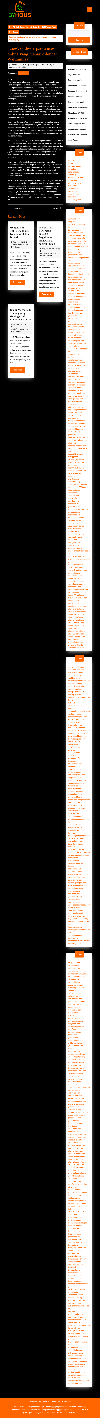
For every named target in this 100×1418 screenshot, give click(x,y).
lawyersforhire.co (75, 354)
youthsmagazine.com (76, 365)
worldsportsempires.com (78, 484)
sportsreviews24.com (76, 426)
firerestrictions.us (75, 805)
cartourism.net (74, 899)
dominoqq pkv (25, 1407)
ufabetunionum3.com (76, 1154)
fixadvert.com (73, 700)
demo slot (72, 197)
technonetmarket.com (77, 1206)
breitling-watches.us (76, 695)
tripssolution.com (75, 1095)
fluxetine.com (73, 861)
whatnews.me (73, 1228)
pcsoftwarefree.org (75, 1029)
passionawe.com (75, 548)
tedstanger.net (73, 1209)
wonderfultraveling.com (77, 791)
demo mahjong (74, 180)
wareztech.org (74, 291)
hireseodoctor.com (75, 1123)
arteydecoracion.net (76, 830)
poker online (50, 1412)
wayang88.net (73, 1170)
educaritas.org (74, 1007)
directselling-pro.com (76, 1364)
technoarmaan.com (76, 1333)
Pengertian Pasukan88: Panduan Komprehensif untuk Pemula (77, 134)
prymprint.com (74, 512)
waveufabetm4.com (76, 1167)
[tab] (89, 9)
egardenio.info (73, 501)
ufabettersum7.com (76, 614)
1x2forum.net (73, 966)
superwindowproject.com (78, 885)
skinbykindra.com (75, 1350)
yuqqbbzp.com (74, 1107)
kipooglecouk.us (74, 874)
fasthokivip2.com (75, 338)
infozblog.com (73, 813)
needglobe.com (74, 542)
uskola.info (72, 1215)
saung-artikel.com (75, 335)
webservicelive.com (76, 1383)
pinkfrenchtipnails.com (77, 393)
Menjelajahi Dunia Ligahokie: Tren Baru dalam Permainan (20, 232)
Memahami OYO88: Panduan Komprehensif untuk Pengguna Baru (77, 118)
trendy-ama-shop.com (77, 1248)
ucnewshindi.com (75, 271)
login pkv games (74, 166)
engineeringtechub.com (77, 410)
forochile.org (73, 786)
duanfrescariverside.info (77, 1184)
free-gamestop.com (76, 282)
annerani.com (73, 750)
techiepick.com (74, 1270)
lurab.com (72, 1369)
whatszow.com (74, 1060)
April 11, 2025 (19, 242)
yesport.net (72, 316)
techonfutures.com (75, 1278)
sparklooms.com (75, 587)
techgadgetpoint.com (76, 421)
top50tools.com (74, 741)
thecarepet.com (74, 230)
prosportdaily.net (74, 1239)
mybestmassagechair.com (78, 855)
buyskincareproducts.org (78, 919)
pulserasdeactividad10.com (79, 905)
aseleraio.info (73, 495)
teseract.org (73, 1245)
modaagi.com (73, 766)
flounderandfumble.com (77, 1192)
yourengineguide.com (76, 1300)
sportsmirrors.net (75, 401)
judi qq (70, 164)
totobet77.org (73, 603)
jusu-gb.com (73, 227)
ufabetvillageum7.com (77, 1162)
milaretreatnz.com (75, 764)
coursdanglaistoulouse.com (79, 681)
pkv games (72, 191)
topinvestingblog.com (76, 739)
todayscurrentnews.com (77, 598)
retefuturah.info (74, 1198)
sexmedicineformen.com (78, 570)
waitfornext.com (74, 1220)
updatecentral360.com (77, 487)
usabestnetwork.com (76, 293)
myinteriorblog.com (75, 1264)
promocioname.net (75, 794)
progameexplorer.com (77, 1358)
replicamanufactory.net (77, 1137)
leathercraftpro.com (76, 534)
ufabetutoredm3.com (76, 631)
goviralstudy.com (75, 896)
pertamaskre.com (75, 255)
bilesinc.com (73, 761)
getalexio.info (73, 506)
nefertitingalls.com (75, 999)
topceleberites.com (75, 1148)
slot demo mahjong (75, 177)
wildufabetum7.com (76, 648)
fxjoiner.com (73, 1347)
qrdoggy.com (73, 457)
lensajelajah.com (74, 1010)
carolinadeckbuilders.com (78, 736)
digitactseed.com (75, 1082)
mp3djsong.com (74, 678)
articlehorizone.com (76, 1104)
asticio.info (72, 498)
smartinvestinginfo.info (77, 1201)
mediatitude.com (74, 714)
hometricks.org (74, 531)
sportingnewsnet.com (76, 382)
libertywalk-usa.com (76, 670)
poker (16, 1407)
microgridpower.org (75, 537)
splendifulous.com (75, 1143)
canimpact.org (74, 894)
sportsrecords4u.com (76, 1145)
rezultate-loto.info (75, 1140)
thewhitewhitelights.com (77, 844)
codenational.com (75, 1356)
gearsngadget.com (75, 1120)
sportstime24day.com (76, 385)
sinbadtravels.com (75, 285)
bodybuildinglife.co (75, 454)
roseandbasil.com (75, 841)
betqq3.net (72, 866)
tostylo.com (72, 318)
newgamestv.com (75, 396)
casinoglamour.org (75, 935)
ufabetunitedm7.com (76, 625)
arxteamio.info (73, 504)
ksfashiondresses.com (77, 470)
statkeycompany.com (76, 733)
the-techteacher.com (76, 1322)
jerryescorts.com (75, 412)
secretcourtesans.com (77, 971)
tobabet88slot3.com (76, 595)
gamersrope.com (75, 277)
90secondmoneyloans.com (79, 1087)
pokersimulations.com (77, 1134)
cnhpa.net (72, 476)
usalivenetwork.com (76, 266)
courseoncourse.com (76, 244)
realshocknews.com (76, 462)
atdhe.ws (71, 847)
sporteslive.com (74, 387)
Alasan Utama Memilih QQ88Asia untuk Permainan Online (77, 74)
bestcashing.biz (74, 802)
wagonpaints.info (74, 1217)
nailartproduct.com (75, 1079)
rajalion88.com (74, 982)
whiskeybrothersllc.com (77, 645)
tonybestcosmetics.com (77, 1342)
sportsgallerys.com (75, 399)
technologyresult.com (76, 1054)
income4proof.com (75, 1004)
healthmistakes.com (76, 468)
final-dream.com (74, 1231)
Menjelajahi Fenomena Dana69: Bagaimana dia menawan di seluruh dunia (48, 235)
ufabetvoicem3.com (76, 1165)
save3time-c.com (75, 706)
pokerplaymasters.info (77, 241)
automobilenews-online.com (79, 1325)
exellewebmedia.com (76, 280)
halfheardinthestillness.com (79, 852)
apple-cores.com (75, 902)
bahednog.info (73, 249)
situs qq (59, 1412)
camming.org (73, 979)
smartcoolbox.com (75, 578)
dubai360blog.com (75, 429)
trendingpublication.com (77, 606)
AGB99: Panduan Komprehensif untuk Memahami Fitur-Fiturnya (78, 102)
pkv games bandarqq (50, 1410)
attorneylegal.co (74, 415)
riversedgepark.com (76, 988)
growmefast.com (75, 435)
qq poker (75, 1410)
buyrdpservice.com (76, 313)
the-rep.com (73, 744)
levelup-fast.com (74, 1129)
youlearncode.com (75, 1046)
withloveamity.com (75, 1043)
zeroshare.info (74, 758)
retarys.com (73, 302)
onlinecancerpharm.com (77, 440)
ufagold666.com (74, 1261)
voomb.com (73, 418)
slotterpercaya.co (75, 576)
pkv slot (71, 161)
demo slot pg (73, 188)
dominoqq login (38, 1407)
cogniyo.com (73, 523)
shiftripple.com (74, 573)
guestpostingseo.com (76, 235)
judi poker (72, 169)
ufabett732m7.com (75, 1250)
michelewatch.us (75, 689)
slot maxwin (35, 1410)
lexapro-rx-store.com (76, 916)
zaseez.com (73, 990)
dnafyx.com (73, 1035)
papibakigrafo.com (75, 888)
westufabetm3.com (75, 642)
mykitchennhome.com (77, 877)
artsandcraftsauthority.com (78, 1381)
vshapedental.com (75, 1295)
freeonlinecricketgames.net (79, 800)
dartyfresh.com (74, 1024)
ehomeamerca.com (76, 1062)
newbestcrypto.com (76, 327)
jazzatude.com (74, 753)
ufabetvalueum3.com (76, 1156)
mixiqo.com (72, 540)
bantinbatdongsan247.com (78, 246)
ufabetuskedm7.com (76, 628)
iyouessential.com (75, 1040)
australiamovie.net (75, 672)
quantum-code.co (75, 1226)
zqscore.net (73, 493)
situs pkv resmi (74, 194)
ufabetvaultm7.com (75, 1159)
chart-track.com (74, 789)
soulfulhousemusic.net (77, 584)
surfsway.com (73, 1076)
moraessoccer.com (76, 783)
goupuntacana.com (75, 985)
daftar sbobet (73, 172)
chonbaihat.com (74, 816)
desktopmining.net (75, 910)
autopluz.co (72, 703)
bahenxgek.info (74, 252)
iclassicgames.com (76, 332)
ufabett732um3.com (76, 1212)
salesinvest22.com (75, 1242)
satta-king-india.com (76, 1098)
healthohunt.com (74, 1195)
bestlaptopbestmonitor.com (79, 836)
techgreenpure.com (76, 1068)
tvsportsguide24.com (76, 423)
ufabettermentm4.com (77, 612)
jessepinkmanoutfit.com (77, 296)
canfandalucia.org (75, 1298)
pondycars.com (74, 1275)
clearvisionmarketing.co (77, 1223)
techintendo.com (74, 1065)
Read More (19, 283)
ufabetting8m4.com (75, 1151)
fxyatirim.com (73, 1049)
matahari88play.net (75, 360)
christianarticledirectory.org (79, 941)
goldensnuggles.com (76, 307)
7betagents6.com (75, 1109)
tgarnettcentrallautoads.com (79, 697)
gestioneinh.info (74, 1237)
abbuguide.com (74, 1051)
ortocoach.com (74, 545)
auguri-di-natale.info (76, 686)
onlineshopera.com (75, 1021)
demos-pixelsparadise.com (79, 711)
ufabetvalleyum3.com (76, 636)
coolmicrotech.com (75, 1317)
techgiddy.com (74, 263)
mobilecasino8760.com (77, 863)
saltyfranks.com (74, 747)
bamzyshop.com (75, 1273)
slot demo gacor (74, 183)
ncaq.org (71, 1015)
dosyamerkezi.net (75, 722)
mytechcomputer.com (77, 1375)
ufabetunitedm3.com (76, 623)
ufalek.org (72, 443)
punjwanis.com (74, 219)
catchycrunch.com (75, 993)
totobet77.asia (73, 601)
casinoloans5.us (74, 869)
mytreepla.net (73, 1132)
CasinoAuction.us (75, 872)
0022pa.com (73, 755)
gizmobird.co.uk (74, 675)
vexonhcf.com (74, 708)
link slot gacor (73, 175)
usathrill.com (73, 1292)
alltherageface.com (75, 1353)
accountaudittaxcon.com (78, 509)
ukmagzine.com (74, 288)
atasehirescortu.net (75, 407)
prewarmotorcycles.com (78, 717)
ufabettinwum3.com (76, 620)
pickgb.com (72, 465)
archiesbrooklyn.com (76, 808)
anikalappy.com (74, 1178)
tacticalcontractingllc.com (78, 589)
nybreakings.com (75, 1303)
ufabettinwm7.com (75, 617)
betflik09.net (73, 1012)
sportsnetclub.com (75, 324)
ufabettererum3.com (76, 609)
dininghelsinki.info (75, 1181)
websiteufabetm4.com (77, 1173)
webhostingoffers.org (76, 1057)
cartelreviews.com (75, 1073)
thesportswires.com (76, 376)
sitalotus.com (73, 479)
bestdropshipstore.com (77, 1071)
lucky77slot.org (74, 432)
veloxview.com (74, 639)
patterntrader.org (74, 473)
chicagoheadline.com (76, 977)
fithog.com (72, 833)
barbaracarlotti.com (76, 907)
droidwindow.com (75, 1256)
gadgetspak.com (74, 1118)
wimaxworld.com (75, 797)
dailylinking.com (74, 1032)
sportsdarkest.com (75, 371)
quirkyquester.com (75, 567)
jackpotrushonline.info (76, 269)
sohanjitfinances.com (76, 581)
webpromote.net (74, 824)
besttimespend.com (76, 518)
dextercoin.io (73, 938)
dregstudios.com (74, 778)
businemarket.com (75, 357)
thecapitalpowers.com (77, 592)
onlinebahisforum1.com (77, 974)
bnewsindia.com (74, 1267)
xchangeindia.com (75, 1314)
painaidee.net (73, 368)
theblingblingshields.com (78, 390)
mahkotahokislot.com (76, 437)
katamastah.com (75, 490)
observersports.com (76, 340)
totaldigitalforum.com (76, 1331)
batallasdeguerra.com (76, 775)
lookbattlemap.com (75, 310)
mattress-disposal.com (77, 446)
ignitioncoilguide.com (76, 1372)
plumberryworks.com (76, 556)
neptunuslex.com (75, 683)
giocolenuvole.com (75, 1037)
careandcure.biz (74, 520)
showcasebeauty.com (77, 728)
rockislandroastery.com (77, 1361)
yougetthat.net (73, 321)
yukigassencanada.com (77, 1101)
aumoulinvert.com (75, 880)
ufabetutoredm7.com (76, 634)
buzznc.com (73, 1344)
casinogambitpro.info (76, 238)
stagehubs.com (74, 963)
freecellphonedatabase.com (79, 274)
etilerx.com (72, 1187)
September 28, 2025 (50, 248)
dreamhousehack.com (77, 1320)
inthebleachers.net (75, 913)
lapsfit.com (72, 1126)
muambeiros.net (74, 811)
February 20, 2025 (18, 65)
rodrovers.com (74, 1093)
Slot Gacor (13, 32)
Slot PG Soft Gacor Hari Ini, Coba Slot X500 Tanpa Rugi (32, 27)
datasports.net (74, 404)
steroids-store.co (75, 827)
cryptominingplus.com (77, 343)
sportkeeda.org (74, 515)
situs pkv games (74, 199)
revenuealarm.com (75, 1367)
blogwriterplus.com (75, 233)
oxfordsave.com (74, 329)
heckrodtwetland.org (76, 849)
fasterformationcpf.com (77, 304)
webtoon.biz (73, 374)
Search (79, 25)
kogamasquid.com (75, 927)
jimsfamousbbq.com (76, 667)
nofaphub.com (74, 996)
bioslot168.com (74, 1378)
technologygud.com (76, 459)
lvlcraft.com (72, 1084)
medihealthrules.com (76, 1289)
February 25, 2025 (20, 324)
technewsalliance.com (77, 1203)
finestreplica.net (74, 1190)
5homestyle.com (74, 944)
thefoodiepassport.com (77, 883)
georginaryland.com (76, 838)
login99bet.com (74, 968)
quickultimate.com (75, 565)
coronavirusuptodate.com (78, 1112)
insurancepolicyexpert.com (79, 730)
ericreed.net (73, 858)
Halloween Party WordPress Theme (43, 1402)
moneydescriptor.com (76, 363)
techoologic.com (74, 1281)
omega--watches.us (76, 692)
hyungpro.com (74, 379)
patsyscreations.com (76, 1001)
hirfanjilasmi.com (75, 529)
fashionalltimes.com (76, 1328)
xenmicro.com (74, 1018)
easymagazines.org (76, 526)
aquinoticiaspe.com (76, 346)
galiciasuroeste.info (75, 772)
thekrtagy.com (74, 1311)
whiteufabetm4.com (76, 1176)
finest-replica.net (74, 1234)
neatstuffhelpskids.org (77, 780)
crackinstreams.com (76, 1115)
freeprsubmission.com (77, 1259)
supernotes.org (74, 482)
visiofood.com (73, 1253)
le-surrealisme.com (76, 725)
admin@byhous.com (39, 65)
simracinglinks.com (76, 719)
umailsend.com (74, 299)
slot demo (72, 186)
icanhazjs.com (74, 891)
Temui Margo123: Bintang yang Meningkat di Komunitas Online (20, 314)
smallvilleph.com (74, 769)
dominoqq (63, 1407)
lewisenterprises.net (76, 1026)
